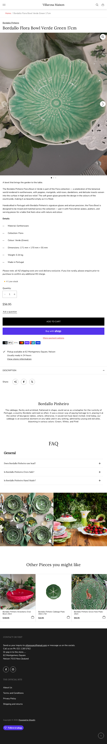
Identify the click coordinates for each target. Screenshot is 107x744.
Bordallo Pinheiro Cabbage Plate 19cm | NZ (51, 613)
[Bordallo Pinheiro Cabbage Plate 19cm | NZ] (53, 591)
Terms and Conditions (13, 693)
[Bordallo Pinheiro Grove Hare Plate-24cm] (89, 591)
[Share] (15, 382)
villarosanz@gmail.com (36, 645)
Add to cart (53, 321)
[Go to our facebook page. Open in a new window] (6, 669)
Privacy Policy (9, 698)
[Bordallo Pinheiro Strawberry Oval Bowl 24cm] (17, 591)
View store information (19, 359)
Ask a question (10, 311)
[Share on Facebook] (24, 382)
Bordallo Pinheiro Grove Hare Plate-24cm (88, 613)
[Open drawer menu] (4, 5)
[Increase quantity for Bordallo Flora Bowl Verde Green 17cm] (14, 294)
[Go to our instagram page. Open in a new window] (13, 669)
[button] (51, 177)
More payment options (53, 338)
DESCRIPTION (9, 370)
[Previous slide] (4, 104)
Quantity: (7, 288)
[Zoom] (103, 37)
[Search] (97, 5)
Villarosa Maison (53, 4)
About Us (7, 687)
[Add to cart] (32, 617)
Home (8, 13)
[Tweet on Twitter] (32, 382)
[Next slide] (103, 104)
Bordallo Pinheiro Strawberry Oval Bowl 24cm (17, 613)
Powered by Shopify (27, 720)
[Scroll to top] (101, 736)
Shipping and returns (13, 704)
